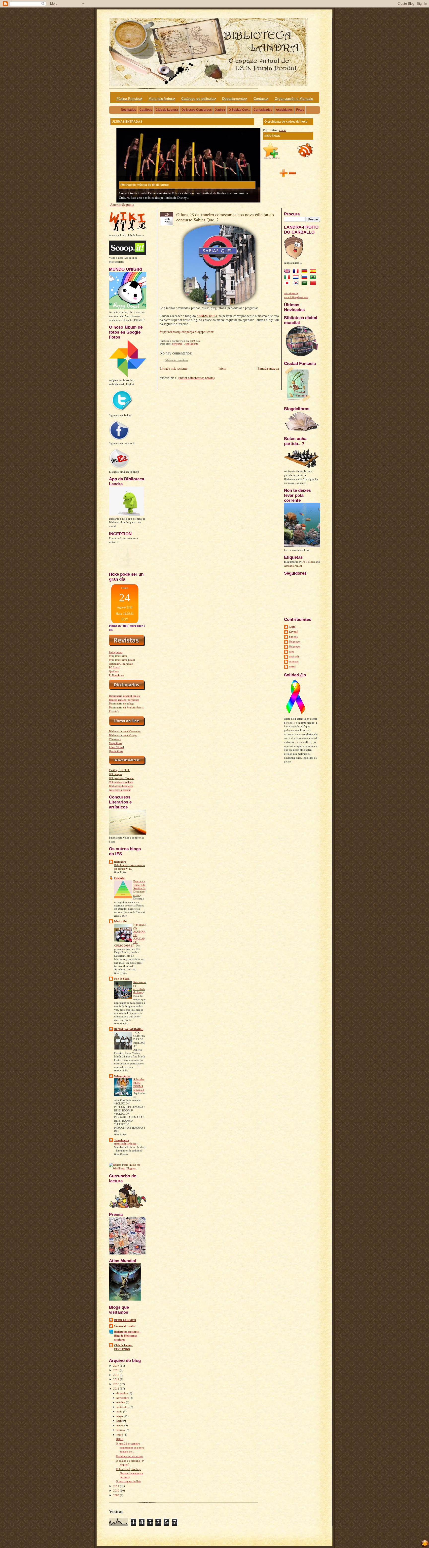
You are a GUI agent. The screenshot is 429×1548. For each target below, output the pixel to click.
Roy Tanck (308, 561)
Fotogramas (115, 651)
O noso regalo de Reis (128, 1481)
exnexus (293, 661)
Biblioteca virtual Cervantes (125, 731)
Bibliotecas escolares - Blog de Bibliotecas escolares (127, 1335)
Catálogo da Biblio (119, 770)
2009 (116, 1495)
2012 (116, 1388)
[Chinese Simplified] (314, 283)
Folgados (119, 877)
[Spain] (314, 271)
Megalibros (115, 743)
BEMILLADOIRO (125, 1320)
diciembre (122, 1393)
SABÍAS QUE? (207, 316)
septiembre (123, 1406)
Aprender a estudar (120, 789)
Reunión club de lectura (129, 1455)
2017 (116, 1365)
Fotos (300, 109)
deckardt (294, 656)
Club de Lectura (167, 109)
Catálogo (146, 109)
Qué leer (114, 671)
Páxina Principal (129, 98)
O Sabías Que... (239, 109)
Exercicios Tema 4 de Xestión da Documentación (139, 888)
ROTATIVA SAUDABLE (128, 1029)
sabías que (191, 343)
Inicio (222, 368)
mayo (120, 1416)
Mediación (120, 921)
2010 (116, 1490)
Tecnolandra (121, 1140)
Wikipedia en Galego (121, 781)
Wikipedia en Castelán (121, 778)
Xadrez (220, 109)
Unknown (294, 641)
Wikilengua (115, 774)
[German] (305, 271)
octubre (121, 1402)
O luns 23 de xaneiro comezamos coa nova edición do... (130, 1447)
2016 (116, 1370)
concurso (177, 343)
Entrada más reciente (173, 368)
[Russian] (305, 277)
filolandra (120, 861)
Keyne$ (293, 631)
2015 (116, 1374)
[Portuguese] (314, 277)
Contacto (260, 98)
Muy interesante (118, 655)
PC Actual (114, 667)
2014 (116, 1379)
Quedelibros (116, 750)
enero (120, 1434)
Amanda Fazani (293, 565)
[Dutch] (297, 277)
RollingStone (116, 675)
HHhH (119, 1439)
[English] (288, 271)
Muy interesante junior (122, 659)
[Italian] (288, 277)
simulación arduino (125, 1143)
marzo (120, 1425)
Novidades (128, 109)
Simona (293, 636)
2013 (116, 1384)
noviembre (123, 1397)
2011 (116, 1486)
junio (119, 1411)
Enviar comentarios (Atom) (196, 378)
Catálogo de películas (198, 98)
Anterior (115, 204)
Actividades (284, 109)
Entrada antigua (268, 368)
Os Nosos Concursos (196, 109)
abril (119, 1420)
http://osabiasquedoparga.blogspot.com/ (187, 332)
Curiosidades (262, 109)
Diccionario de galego (121, 703)
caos (291, 651)
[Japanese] (288, 283)
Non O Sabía (122, 978)
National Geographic (121, 663)
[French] (297, 271)
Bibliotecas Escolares (121, 785)
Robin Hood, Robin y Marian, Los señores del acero (129, 1473)
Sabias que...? (122, 1075)
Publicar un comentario (176, 360)
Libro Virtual (116, 747)
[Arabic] (305, 283)
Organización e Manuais (294, 98)
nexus (292, 666)
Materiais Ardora (161, 98)
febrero (121, 1429)
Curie (292, 626)
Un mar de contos (124, 1325)
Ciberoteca (115, 739)
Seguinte (128, 204)
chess (282, 130)
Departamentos (234, 98)
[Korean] (297, 283)
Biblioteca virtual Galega (123, 735)
